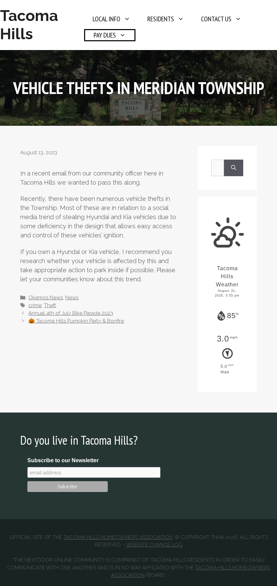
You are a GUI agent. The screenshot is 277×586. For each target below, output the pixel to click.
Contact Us (216, 19)
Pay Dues (105, 35)
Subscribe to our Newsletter (63, 460)
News (71, 298)
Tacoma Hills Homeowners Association (118, 537)
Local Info (106, 19)
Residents (160, 19)
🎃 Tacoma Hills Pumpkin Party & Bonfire (76, 321)
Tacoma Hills (29, 25)
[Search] (233, 168)
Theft (50, 305)
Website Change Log (154, 545)
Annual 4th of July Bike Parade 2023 (70, 313)
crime (35, 305)
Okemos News (45, 298)
